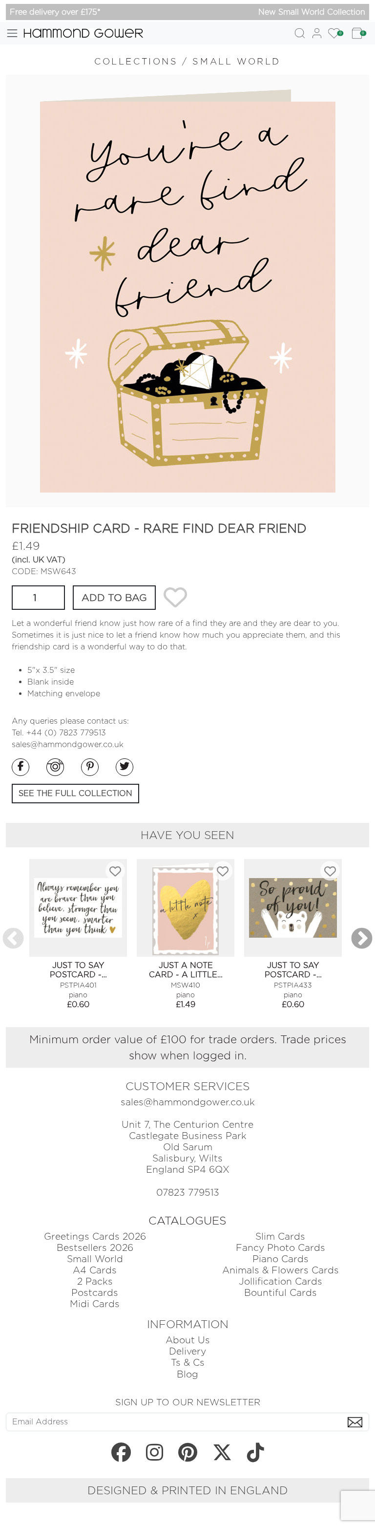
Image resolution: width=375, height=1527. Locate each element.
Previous (13, 939)
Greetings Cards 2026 (95, 1236)
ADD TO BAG (114, 597)
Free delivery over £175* (55, 12)
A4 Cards (95, 1270)
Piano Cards (280, 1259)
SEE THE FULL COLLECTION (75, 793)
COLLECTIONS (136, 61)
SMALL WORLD (236, 61)
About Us (188, 1340)
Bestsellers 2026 (95, 1247)
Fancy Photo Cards (280, 1247)
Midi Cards (95, 1304)
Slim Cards (280, 1236)
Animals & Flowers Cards (280, 1270)
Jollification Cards (280, 1281)
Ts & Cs (188, 1362)
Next (362, 939)
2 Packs (95, 1281)
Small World (95, 1259)
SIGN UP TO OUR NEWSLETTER (187, 1402)
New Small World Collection (311, 12)
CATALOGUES (187, 1220)
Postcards (94, 1292)
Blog (187, 1374)
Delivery (187, 1351)
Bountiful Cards (280, 1292)
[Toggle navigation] (12, 33)
